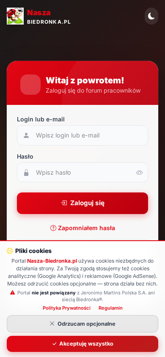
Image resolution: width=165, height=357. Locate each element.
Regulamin (111, 308)
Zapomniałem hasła (86, 227)
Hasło (25, 156)
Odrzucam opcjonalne (87, 324)
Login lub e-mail (41, 119)
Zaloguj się (87, 203)
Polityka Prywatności (67, 308)
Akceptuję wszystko (86, 344)
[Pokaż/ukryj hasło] (139, 173)
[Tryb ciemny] (151, 16)
